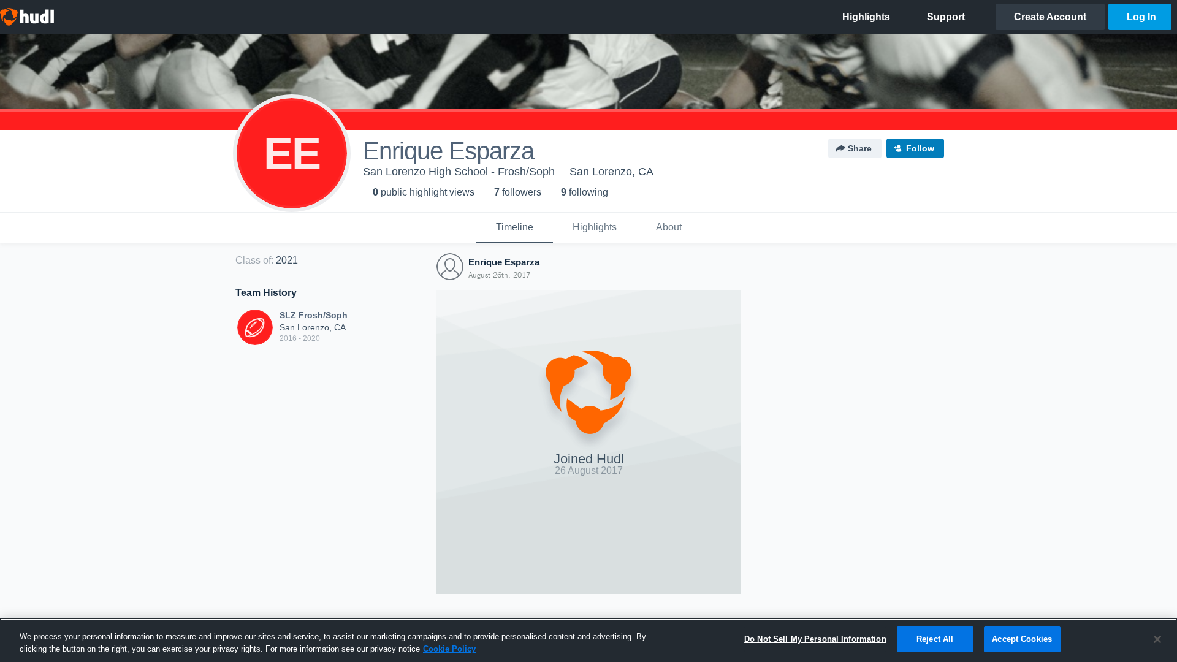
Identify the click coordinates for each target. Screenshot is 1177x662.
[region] (588, 640)
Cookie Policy (449, 648)
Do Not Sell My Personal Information (815, 639)
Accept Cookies (1022, 639)
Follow (920, 148)
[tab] (514, 228)
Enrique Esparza (503, 262)
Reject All (934, 639)
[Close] (1157, 639)
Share (860, 148)
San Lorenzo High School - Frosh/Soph (459, 172)
